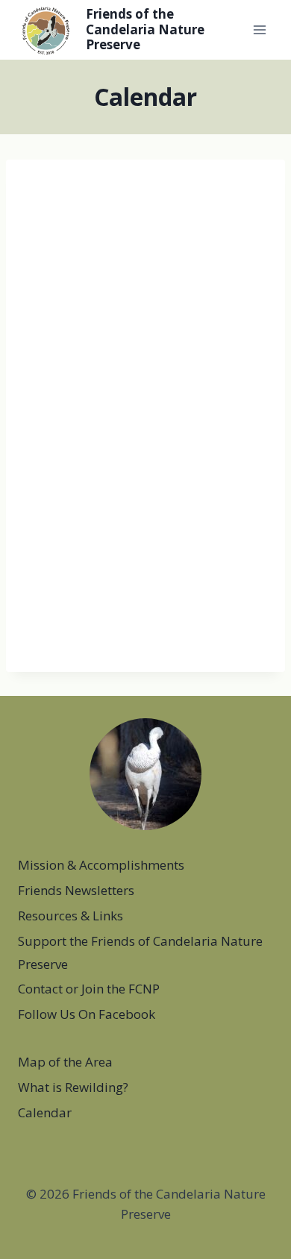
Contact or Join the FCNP (89, 988)
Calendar (45, 1112)
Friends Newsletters (76, 890)
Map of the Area (65, 1061)
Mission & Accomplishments (101, 864)
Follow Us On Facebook (86, 1014)
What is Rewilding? (73, 1087)
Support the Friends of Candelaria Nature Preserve (140, 952)
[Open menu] (259, 29)
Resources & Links (70, 915)
